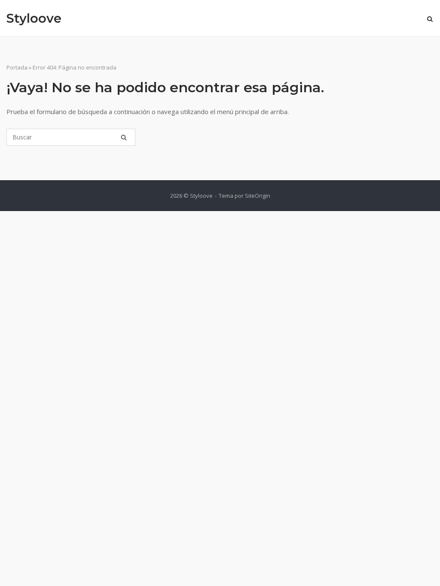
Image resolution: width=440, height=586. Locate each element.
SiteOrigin (257, 195)
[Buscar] (123, 137)
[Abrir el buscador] (430, 20)
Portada (17, 67)
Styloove (33, 18)
